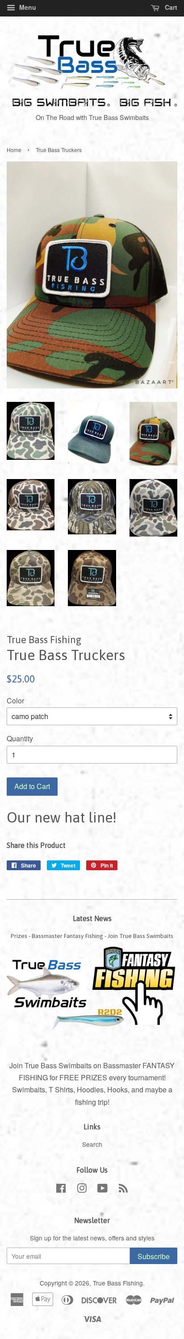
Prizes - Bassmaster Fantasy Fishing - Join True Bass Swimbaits (92, 935)
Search (92, 1144)
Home (14, 149)
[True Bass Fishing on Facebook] (61, 1189)
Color (15, 700)
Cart (170, 7)
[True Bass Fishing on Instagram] (82, 1189)
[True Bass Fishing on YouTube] (102, 1189)
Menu (26, 7)
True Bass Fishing (118, 1282)
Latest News (92, 918)
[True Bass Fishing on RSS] (123, 1189)
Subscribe (154, 1256)
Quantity (20, 738)
